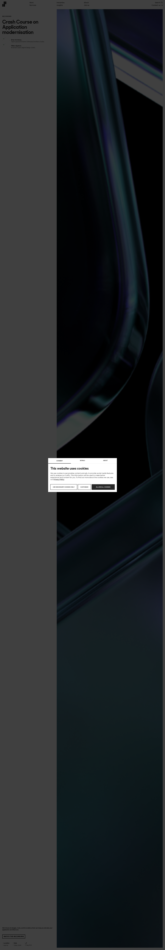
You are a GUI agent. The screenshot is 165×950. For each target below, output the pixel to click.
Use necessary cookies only (63, 487)
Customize (84, 487)
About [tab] (105, 460)
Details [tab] (82, 460)
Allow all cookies (103, 487)
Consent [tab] (59, 461)
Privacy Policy (58, 479)
